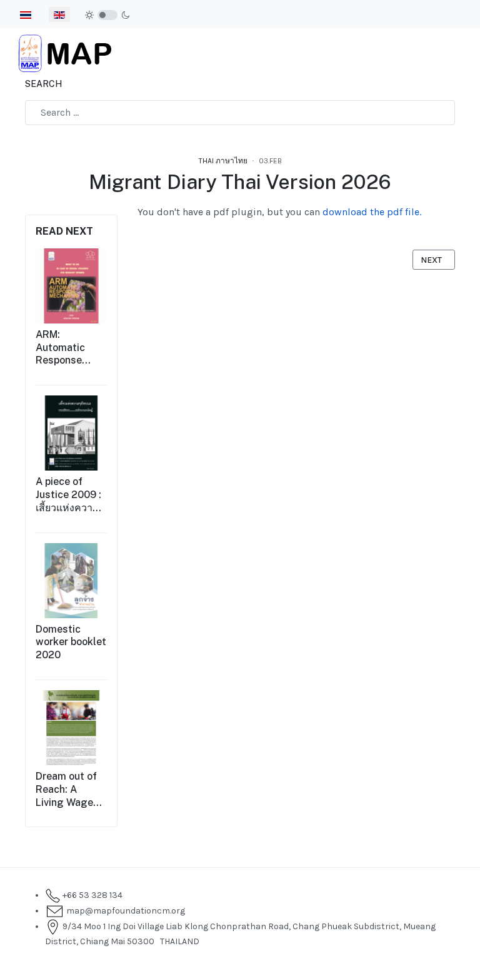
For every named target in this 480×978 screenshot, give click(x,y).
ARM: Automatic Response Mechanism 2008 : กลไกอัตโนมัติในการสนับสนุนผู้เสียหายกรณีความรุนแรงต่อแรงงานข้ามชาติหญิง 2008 (69, 348)
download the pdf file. (371, 212)
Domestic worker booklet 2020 (71, 642)
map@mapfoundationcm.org (123, 910)
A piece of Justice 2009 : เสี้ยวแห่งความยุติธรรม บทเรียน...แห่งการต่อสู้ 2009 (68, 495)
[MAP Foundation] (65, 52)
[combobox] (240, 112)
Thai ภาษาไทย (223, 160)
